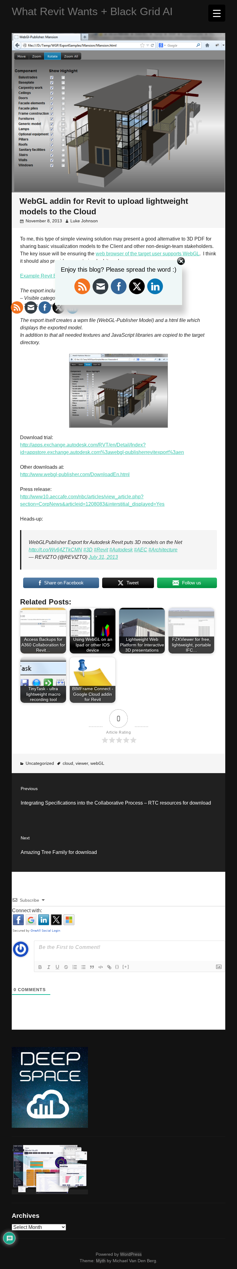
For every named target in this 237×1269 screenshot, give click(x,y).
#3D (88, 549)
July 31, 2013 (103, 557)
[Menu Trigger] (216, 13)
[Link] (109, 967)
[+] (126, 966)
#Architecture (162, 549)
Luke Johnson (84, 220)
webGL (97, 763)
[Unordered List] (83, 967)
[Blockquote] (92, 967)
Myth (101, 1260)
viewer (82, 763)
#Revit (101, 549)
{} (117, 966)
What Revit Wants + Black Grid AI (92, 11)
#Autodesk (121, 549)
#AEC (140, 549)
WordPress (131, 1254)
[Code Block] (100, 967)
